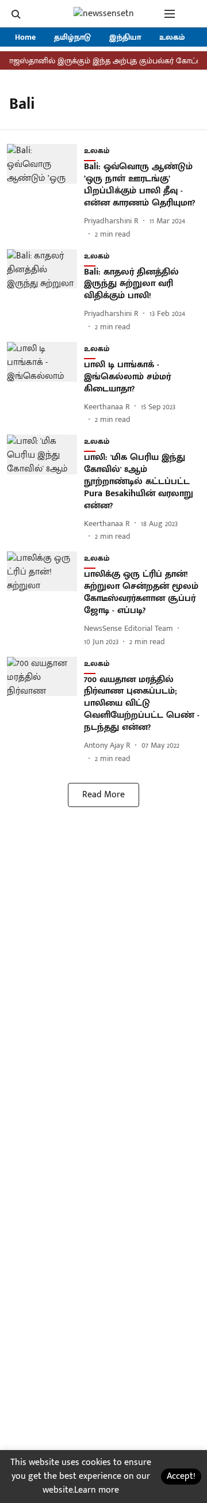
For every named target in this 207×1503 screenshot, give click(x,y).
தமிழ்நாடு (72, 37)
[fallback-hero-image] (45, 191)
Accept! (181, 1476)
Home (25, 37)
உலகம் (172, 37)
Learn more (96, 1490)
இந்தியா (125, 37)
